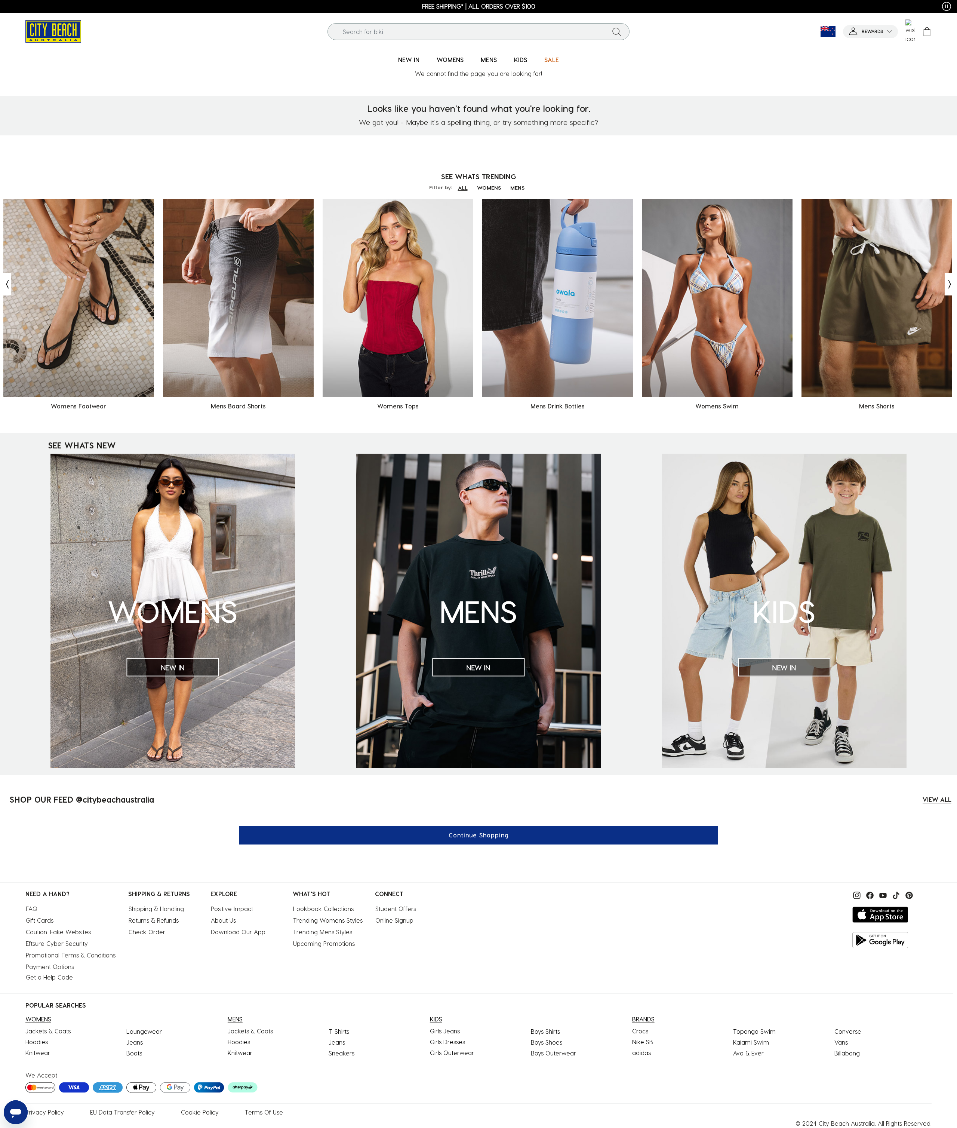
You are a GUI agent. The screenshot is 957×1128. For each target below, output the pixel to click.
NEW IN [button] (408, 59)
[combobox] (478, 31)
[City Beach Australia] (53, 30)
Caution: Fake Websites (58, 931)
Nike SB (642, 1041)
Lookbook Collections (323, 908)
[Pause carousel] (946, 6)
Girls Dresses (447, 1041)
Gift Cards (39, 920)
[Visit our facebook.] (869, 894)
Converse (847, 1031)
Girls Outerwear (452, 1052)
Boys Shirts (545, 1031)
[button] (870, 31)
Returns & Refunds (154, 920)
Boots (134, 1053)
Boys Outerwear (553, 1053)
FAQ (31, 908)
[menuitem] (409, 60)
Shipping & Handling (156, 908)
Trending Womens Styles (328, 920)
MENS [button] (489, 59)
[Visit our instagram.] (855, 894)
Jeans (134, 1042)
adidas (641, 1052)
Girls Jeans (445, 1030)
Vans (841, 1042)
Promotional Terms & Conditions (71, 955)
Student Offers (395, 908)
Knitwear (37, 1052)
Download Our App (238, 931)
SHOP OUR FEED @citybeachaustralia (81, 799)
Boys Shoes (546, 1042)
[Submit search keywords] (616, 31)
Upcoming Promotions (324, 943)
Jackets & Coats (48, 1030)
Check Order (147, 931)
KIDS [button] (520, 59)
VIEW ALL (937, 799)
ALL (463, 187)
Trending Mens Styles (322, 931)
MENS (517, 187)
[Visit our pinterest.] (907, 894)
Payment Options (50, 966)
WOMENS (489, 187)
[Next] (950, 284)
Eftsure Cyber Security (57, 943)
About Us (223, 920)
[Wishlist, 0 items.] (910, 31)
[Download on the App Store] (880, 915)
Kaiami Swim (751, 1042)
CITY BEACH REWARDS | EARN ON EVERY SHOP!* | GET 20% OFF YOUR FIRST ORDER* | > (565, 6)
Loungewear (144, 1031)
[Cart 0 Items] (927, 31)
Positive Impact (232, 908)
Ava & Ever (748, 1053)
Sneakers (341, 1053)
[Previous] (5, 284)
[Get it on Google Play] (880, 940)
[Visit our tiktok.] (895, 894)
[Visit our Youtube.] (882, 894)
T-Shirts (339, 1031)
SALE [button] (551, 59)
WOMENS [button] (450, 59)
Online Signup (394, 920)
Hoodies (36, 1041)
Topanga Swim (754, 1031)
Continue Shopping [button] (479, 835)
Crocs (640, 1030)
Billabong (847, 1053)
